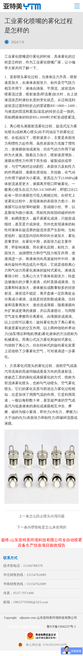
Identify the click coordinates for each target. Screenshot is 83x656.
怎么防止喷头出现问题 (42, 516)
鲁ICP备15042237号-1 (61, 626)
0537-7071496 (23, 593)
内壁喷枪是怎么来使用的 (41, 527)
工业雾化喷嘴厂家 (47, 62)
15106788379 (33, 565)
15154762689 (36, 575)
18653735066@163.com (30, 602)
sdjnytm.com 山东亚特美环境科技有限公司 (48, 617)
